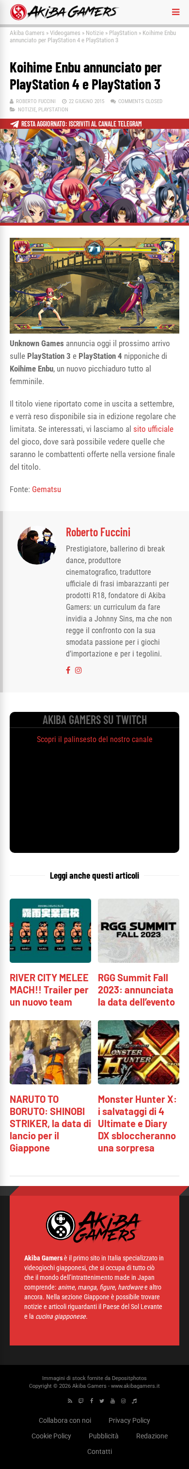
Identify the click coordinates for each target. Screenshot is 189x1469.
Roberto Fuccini (36, 101)
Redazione (152, 1436)
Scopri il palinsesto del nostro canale (95, 739)
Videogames (65, 32)
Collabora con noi (65, 1420)
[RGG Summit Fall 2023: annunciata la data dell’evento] (138, 960)
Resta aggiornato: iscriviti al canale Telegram (81, 124)
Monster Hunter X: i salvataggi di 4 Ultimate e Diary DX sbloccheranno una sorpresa (137, 1123)
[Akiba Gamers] (65, 18)
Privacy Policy (129, 1420)
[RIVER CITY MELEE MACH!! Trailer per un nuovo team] (50, 960)
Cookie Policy (51, 1436)
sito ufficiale (153, 429)
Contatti (99, 1451)
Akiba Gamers (27, 32)
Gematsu (46, 489)
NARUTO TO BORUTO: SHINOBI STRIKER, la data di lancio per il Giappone (50, 1123)
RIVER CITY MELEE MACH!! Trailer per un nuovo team (49, 990)
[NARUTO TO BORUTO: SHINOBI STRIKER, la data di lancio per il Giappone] (50, 1081)
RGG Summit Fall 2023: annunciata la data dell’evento (136, 990)
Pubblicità (104, 1436)
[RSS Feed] (70, 1401)
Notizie (95, 32)
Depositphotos (129, 1378)
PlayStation (123, 32)
